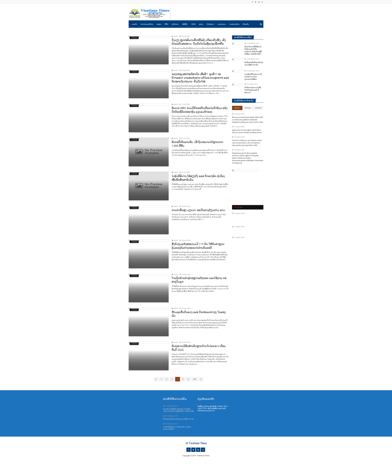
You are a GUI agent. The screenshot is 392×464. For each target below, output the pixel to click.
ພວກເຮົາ (134, 24)
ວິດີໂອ (166, 24)
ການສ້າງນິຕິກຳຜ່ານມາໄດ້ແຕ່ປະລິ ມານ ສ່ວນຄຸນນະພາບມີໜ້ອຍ (253, 76)
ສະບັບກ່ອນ (175, 24)
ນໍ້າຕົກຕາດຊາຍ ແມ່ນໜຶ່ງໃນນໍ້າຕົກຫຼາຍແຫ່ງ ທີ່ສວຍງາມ (252, 90)
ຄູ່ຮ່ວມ (201, 24)
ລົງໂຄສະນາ (210, 24)
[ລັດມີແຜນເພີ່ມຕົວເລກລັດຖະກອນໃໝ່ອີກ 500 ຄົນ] (237, 62)
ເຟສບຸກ (158, 24)
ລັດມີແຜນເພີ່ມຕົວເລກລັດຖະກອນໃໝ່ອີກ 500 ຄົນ (178, 419)
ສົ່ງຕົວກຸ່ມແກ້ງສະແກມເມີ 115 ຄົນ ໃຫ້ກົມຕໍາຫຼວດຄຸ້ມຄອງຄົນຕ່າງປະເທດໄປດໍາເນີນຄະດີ (198, 245)
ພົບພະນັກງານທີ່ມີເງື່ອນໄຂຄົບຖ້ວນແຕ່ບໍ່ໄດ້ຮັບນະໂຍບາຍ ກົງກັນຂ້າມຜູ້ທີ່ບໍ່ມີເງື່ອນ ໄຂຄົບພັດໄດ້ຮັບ (178, 410)
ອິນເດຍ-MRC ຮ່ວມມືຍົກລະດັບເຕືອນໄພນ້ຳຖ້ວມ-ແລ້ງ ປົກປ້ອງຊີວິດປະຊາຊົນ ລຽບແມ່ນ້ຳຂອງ (200, 109)
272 (194, 379)
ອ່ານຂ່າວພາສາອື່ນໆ (147, 24)
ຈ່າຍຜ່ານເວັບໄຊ (234, 24)
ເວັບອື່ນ (193, 24)
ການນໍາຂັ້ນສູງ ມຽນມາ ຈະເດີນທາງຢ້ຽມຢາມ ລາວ (198, 210)
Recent (237, 108)
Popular (247, 108)
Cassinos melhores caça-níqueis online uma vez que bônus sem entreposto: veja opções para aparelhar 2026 (247, 142)
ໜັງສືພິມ (185, 24)
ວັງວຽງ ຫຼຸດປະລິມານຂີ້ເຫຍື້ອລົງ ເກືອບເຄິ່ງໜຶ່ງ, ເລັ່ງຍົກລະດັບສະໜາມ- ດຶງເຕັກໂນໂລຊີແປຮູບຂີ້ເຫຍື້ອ (199, 41)
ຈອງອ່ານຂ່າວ (222, 24)
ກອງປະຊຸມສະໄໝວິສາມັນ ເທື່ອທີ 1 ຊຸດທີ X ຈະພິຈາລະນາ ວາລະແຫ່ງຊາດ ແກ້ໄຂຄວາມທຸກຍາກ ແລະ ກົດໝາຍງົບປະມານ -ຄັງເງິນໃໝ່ (200, 77)
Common (258, 108)
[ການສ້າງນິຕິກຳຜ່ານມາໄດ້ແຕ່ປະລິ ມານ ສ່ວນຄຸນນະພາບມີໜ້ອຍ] (237, 74)
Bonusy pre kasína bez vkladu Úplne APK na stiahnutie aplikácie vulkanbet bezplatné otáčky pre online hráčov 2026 (247, 119)
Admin (176, 36)
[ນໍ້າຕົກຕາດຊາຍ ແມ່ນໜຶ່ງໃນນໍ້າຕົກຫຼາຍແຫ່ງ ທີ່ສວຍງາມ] (237, 87)
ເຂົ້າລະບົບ (246, 24)
